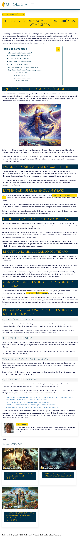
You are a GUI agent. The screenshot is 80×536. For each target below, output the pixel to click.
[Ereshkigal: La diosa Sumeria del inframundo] (57, 459)
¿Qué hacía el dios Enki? (21, 80)
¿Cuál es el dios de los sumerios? (23, 78)
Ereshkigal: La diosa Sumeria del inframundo (57, 475)
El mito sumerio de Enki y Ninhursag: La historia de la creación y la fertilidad (20, 516)
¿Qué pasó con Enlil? (20, 75)
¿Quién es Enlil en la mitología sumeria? (20, 53)
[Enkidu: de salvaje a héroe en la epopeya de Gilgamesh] (20, 459)
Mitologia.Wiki (6, 535)
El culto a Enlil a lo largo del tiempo (18, 64)
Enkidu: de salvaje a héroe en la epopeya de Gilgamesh (20, 476)
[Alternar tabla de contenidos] (58, 49)
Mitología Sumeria (13, 14)
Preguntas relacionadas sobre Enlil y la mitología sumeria (25, 70)
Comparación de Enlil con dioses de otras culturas (23, 67)
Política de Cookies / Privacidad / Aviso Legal (47, 535)
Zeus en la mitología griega (36, 293)
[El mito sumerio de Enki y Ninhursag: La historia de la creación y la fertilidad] (20, 498)
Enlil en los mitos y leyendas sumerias (19, 61)
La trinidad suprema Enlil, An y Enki (18, 58)
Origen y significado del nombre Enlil (19, 55)
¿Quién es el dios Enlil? (20, 72)
